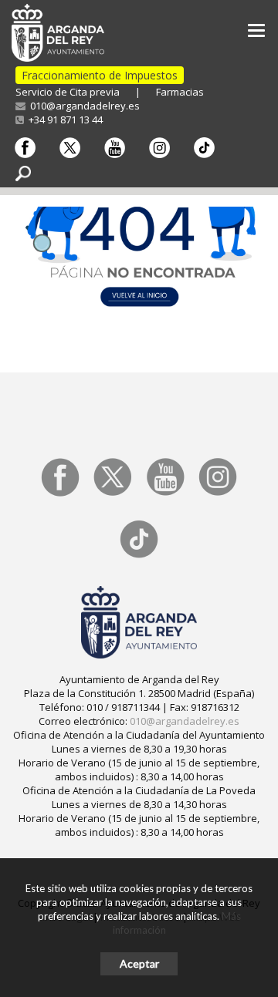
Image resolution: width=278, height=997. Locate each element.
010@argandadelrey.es (82, 106)
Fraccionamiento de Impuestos (100, 75)
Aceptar (139, 963)
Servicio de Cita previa (67, 92)
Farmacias (180, 92)
